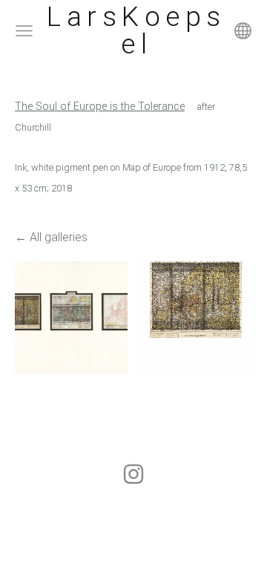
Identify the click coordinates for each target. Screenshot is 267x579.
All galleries (59, 237)
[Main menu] (24, 30)
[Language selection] (242, 30)
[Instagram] (133, 474)
